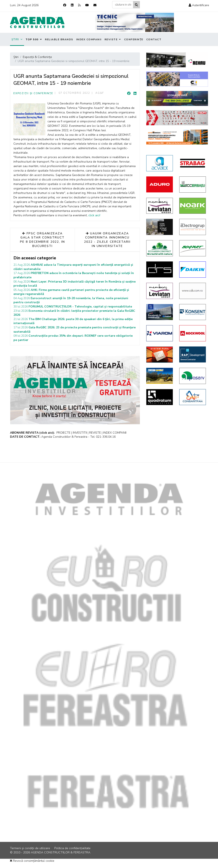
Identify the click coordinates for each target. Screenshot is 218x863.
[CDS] (192, 291)
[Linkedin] (72, 5)
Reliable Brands (59, 39)
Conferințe (133, 39)
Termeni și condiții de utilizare (30, 848)
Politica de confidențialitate (72, 848)
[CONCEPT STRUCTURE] (159, 227)
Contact (154, 39)
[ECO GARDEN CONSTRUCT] (159, 248)
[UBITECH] (159, 206)
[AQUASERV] (192, 376)
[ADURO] (159, 184)
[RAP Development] (192, 354)
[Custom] (79, 5)
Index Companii (89, 39)
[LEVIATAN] (159, 291)
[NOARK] (192, 206)
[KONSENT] (192, 312)
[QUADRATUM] (159, 397)
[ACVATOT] (159, 163)
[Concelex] (177, 79)
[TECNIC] (134, 22)
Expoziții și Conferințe (33, 93)
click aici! (94, 215)
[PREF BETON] (177, 137)
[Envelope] (94, 5)
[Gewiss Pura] (159, 354)
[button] (199, 5)
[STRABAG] (192, 163)
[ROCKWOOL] (192, 333)
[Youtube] (87, 5)
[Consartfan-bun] (192, 397)
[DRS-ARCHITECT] (159, 269)
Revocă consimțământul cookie (33, 861)
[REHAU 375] (177, 60)
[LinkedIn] (134, 93)
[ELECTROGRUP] (192, 227)
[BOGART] (192, 248)
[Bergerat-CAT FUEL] (159, 376)
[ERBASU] (192, 184)
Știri (15, 39)
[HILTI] (177, 117)
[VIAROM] (159, 333)
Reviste (111, 39)
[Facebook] (64, 5)
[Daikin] (192, 269)
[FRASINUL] (159, 312)
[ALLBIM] (177, 98)
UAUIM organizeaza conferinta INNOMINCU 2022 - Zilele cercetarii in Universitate (107, 239)
